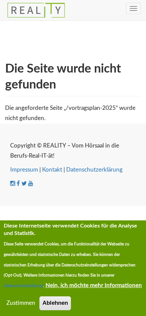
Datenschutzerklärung (94, 170)
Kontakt (52, 170)
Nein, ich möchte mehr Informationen (93, 285)
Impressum (24, 170)
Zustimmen (20, 303)
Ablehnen (55, 303)
